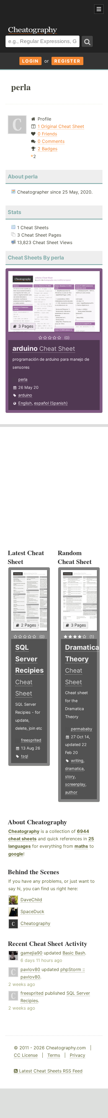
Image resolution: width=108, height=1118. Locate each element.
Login (30, 61)
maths (81, 846)
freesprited (31, 740)
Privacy (77, 1055)
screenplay (75, 784)
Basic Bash (74, 953)
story (70, 776)
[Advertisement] (44, 9)
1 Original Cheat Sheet (61, 126)
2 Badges (47, 148)
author (71, 792)
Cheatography (23, 831)
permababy (81, 728)
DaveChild (31, 899)
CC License (26, 1055)
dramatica (74, 768)
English (25, 403)
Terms (53, 1055)
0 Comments (51, 141)
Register (67, 61)
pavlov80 (30, 969)
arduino (25, 395)
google (15, 854)
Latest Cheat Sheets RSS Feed (50, 1071)
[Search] (87, 41)
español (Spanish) (51, 403)
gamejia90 (31, 953)
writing (77, 760)
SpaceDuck (32, 911)
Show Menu (99, 9)
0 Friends (47, 134)
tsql (24, 756)
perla (22, 379)
